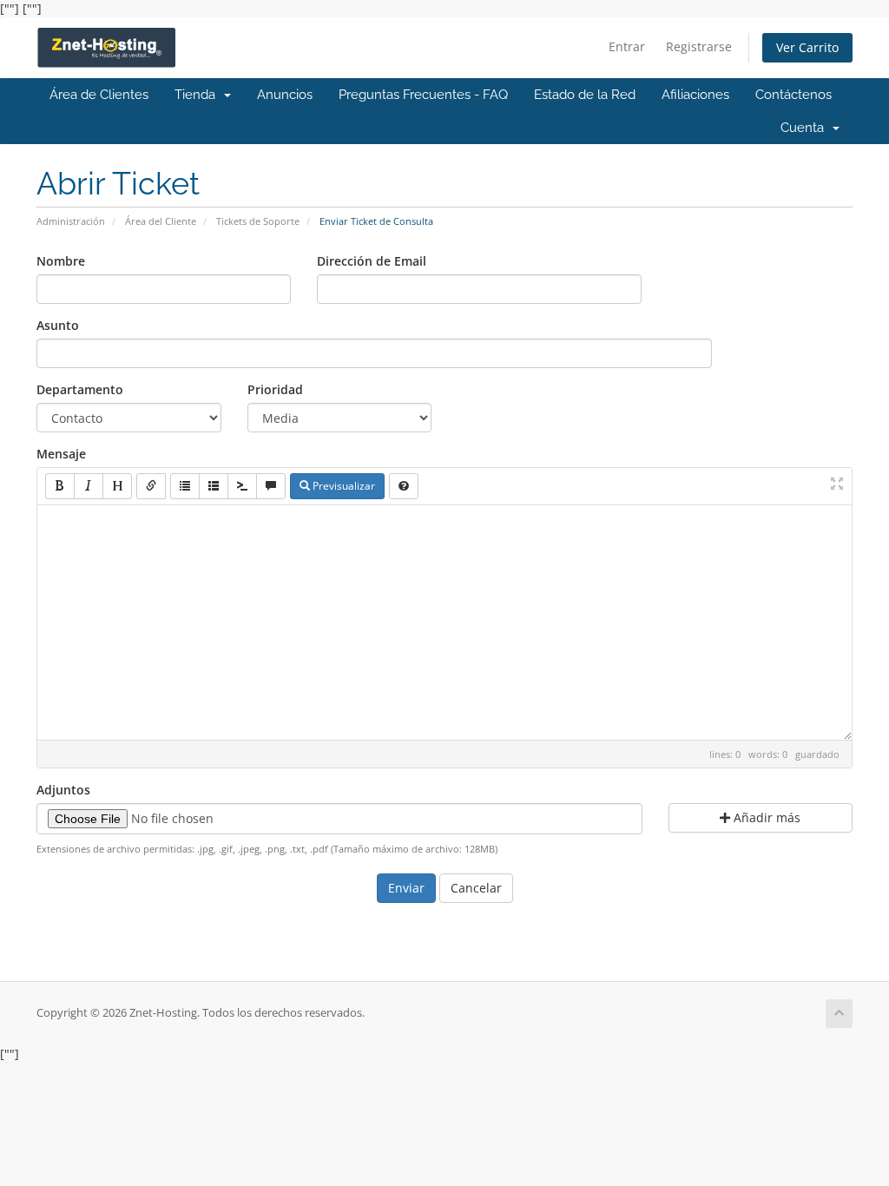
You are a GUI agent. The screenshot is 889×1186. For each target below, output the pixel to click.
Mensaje (61, 453)
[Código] (242, 486)
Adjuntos (63, 789)
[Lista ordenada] (213, 486)
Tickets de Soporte (258, 220)
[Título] (117, 486)
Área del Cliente (160, 220)
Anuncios (285, 94)
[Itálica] (88, 486)
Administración (70, 220)
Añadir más (765, 817)
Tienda (198, 94)
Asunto (57, 325)
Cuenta (805, 127)
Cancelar (476, 888)
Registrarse (699, 46)
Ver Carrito (807, 47)
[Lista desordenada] (185, 486)
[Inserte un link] (151, 486)
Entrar (627, 46)
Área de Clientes (98, 94)
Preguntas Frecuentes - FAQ (423, 94)
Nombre (60, 261)
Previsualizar (342, 485)
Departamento (79, 389)
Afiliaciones (695, 94)
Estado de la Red (584, 94)
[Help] (403, 486)
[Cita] (271, 486)
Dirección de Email (371, 261)
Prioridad (275, 389)
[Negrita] (60, 486)
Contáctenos (793, 94)
